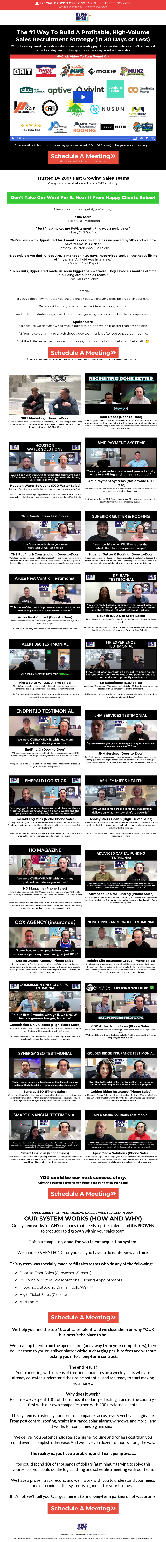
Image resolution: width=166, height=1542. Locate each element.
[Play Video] (13, 138)
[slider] (77, 138)
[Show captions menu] (135, 138)
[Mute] (141, 138)
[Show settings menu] (147, 138)
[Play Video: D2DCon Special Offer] (82, 97)
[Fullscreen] (153, 138)
